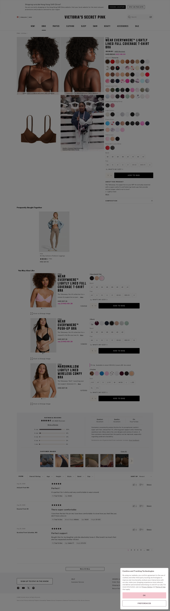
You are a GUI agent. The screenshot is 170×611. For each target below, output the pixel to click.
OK (144, 595)
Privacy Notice (147, 587)
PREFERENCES (144, 603)
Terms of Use (160, 587)
